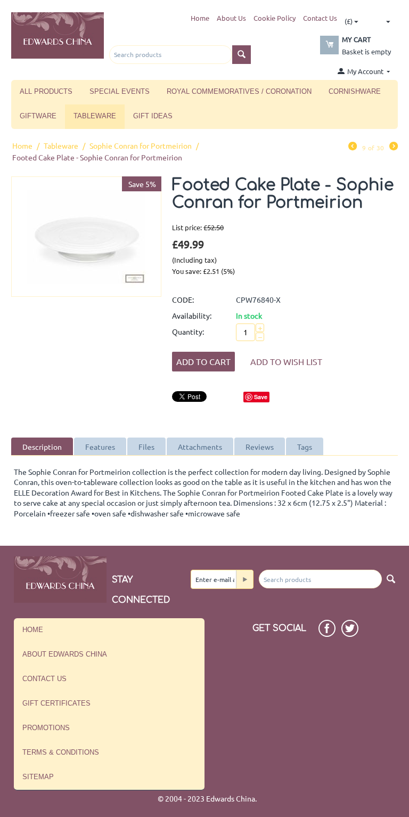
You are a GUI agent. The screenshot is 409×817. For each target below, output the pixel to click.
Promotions (46, 728)
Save (260, 397)
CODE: (183, 299)
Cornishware (355, 91)
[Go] (244, 579)
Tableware (94, 116)
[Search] (241, 54)
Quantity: (188, 331)
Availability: (191, 315)
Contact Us (320, 17)
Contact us (44, 679)
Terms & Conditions (60, 752)
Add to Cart (203, 361)
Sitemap (38, 777)
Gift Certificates (56, 703)
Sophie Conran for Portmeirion (140, 145)
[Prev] (352, 147)
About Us (231, 17)
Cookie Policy (274, 17)
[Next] (393, 147)
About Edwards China (64, 654)
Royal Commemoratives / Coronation (239, 91)
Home (200, 17)
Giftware (38, 116)
